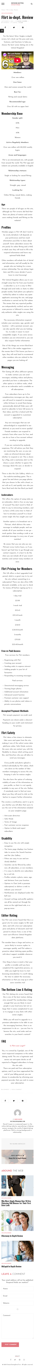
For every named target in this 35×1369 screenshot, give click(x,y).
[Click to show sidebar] (2, 31)
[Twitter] (15, 1360)
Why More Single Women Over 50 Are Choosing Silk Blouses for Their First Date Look (16, 1203)
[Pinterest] (19, 1360)
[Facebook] (10, 1360)
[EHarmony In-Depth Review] (17, 1220)
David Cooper (22, 21)
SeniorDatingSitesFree (14, 1364)
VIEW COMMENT (16, 1089)
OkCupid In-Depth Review (11, 1266)
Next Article (16, 1155)
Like (14, 22)
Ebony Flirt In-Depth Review (17, 1158)
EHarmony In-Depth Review (12, 1235)
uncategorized (7, 13)
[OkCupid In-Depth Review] (17, 1251)
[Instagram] (24, 1360)
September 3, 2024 (7, 21)
